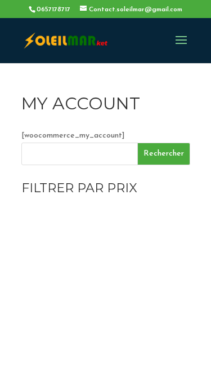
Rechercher (163, 153)
